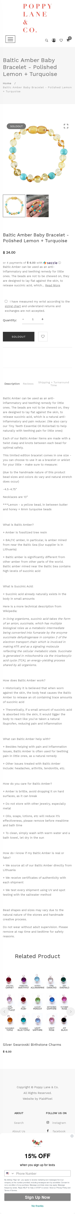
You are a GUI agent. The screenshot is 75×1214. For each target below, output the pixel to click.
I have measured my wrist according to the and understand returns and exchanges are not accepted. (37, 306)
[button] (37, 263)
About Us (18, 1131)
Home (7, 83)
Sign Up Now (37, 1197)
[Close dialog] (72, 1136)
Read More (52, 285)
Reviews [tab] (28, 383)
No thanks (37, 1206)
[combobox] (9, 1173)
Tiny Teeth (15, 426)
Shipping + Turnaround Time (53, 384)
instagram (59, 1123)
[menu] (10, 39)
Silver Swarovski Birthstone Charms (32, 1045)
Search (19, 1123)
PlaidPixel (45, 1099)
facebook (59, 1131)
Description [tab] (12, 383)
